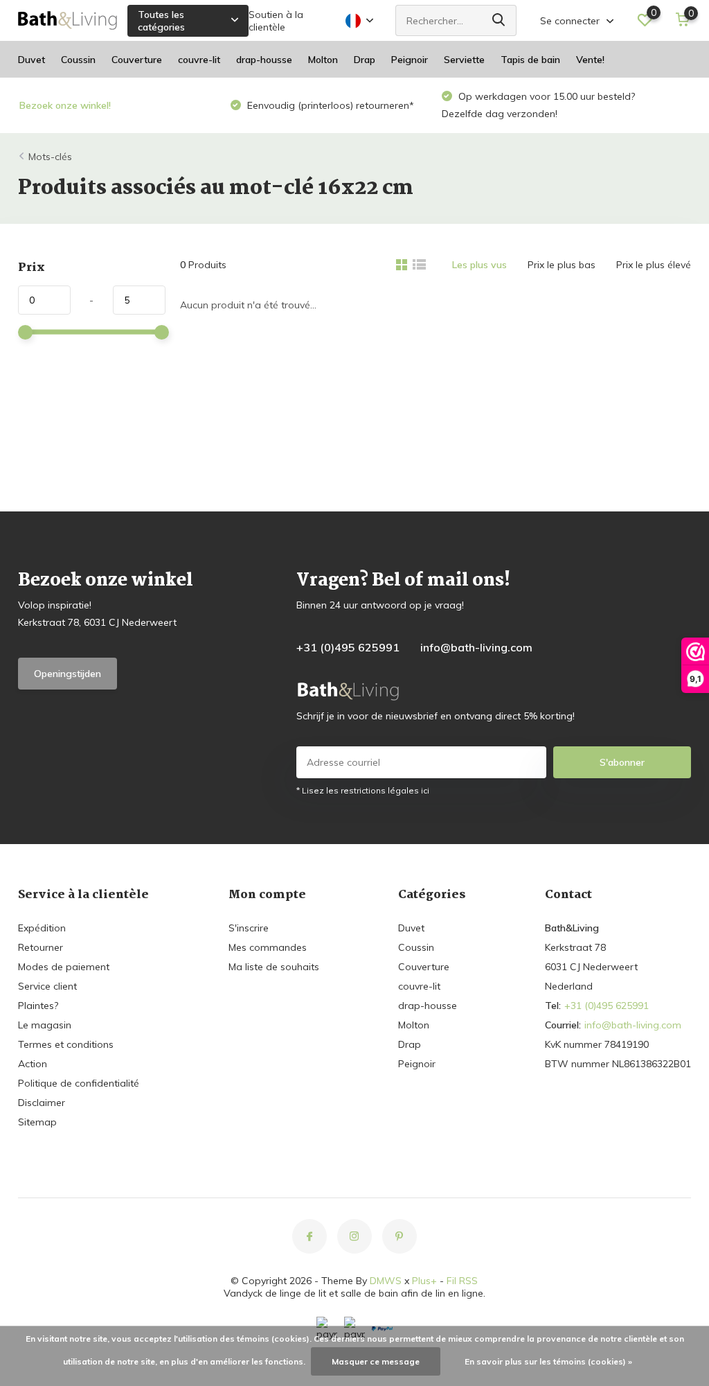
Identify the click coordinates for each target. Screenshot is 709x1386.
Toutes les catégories (161, 20)
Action (32, 1064)
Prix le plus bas (561, 264)
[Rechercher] (499, 20)
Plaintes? (38, 1005)
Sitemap (37, 1122)
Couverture (136, 59)
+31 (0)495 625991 (348, 647)
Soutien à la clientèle (276, 20)
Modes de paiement (63, 966)
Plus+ (424, 1280)
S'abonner (622, 762)
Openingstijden (67, 673)
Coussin (78, 59)
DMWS (386, 1280)
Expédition (42, 928)
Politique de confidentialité (78, 1083)
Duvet (31, 59)
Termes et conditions (66, 1044)
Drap (364, 59)
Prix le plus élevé (653, 264)
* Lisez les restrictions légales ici (362, 790)
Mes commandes (267, 947)
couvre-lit (199, 59)
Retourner (40, 947)
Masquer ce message (376, 1361)
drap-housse (264, 59)
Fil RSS (462, 1280)
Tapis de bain (530, 59)
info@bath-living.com (476, 647)
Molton (323, 59)
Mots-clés (50, 156)
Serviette (464, 59)
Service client (47, 986)
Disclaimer (41, 1102)
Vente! (590, 59)
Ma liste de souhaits (273, 966)
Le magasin (44, 1025)
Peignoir (409, 59)
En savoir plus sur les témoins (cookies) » (548, 1361)
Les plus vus (479, 264)
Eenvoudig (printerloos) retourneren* (329, 105)
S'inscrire (248, 928)
